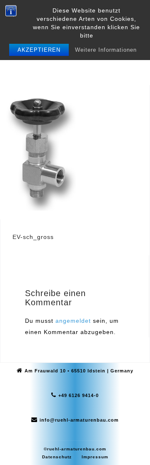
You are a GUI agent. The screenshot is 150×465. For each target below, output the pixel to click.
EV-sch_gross (33, 237)
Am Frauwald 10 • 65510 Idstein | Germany (79, 370)
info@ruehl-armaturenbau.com (79, 419)
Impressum (95, 457)
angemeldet (73, 320)
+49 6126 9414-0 (78, 395)
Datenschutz (57, 457)
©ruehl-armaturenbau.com (75, 449)
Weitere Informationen (106, 50)
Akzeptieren (39, 50)
